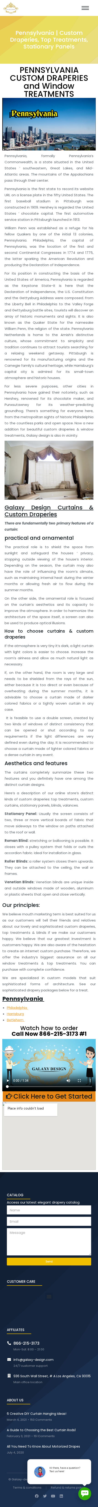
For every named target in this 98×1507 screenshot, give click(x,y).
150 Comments (41, 1420)
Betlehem (15, 1020)
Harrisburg (15, 1013)
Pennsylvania (23, 999)
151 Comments (44, 1436)
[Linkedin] (61, 1496)
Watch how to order (49, 1030)
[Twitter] (45, 1496)
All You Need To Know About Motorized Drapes (43, 1446)
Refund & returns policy (68, 1488)
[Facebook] (37, 1496)
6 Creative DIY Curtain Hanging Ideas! (36, 1413)
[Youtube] (53, 1496)
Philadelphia (17, 1007)
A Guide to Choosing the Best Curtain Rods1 (41, 1430)
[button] (49, 1096)
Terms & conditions (27, 1488)
